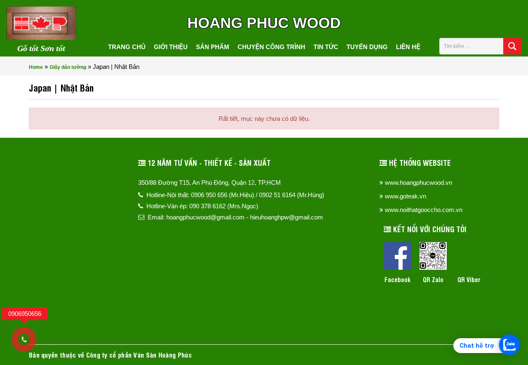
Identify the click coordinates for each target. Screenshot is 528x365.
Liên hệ (408, 46)
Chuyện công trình (271, 46)
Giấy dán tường (68, 67)
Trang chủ (127, 46)
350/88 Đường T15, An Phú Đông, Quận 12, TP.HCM (209, 182)
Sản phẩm (212, 46)
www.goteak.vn (405, 196)
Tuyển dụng (367, 46)
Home (36, 67)
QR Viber (469, 279)
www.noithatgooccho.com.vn (423, 209)
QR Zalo (433, 279)
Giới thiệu (171, 46)
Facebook (397, 279)
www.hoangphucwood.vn (418, 182)
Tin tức (326, 46)
